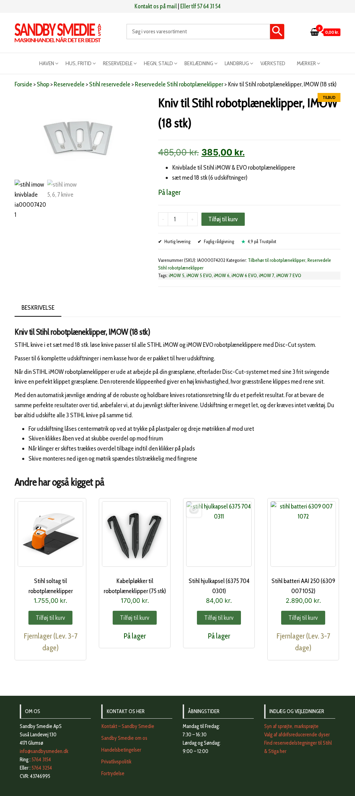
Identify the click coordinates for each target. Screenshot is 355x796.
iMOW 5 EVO (199, 275)
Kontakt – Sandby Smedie (127, 726)
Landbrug (237, 63)
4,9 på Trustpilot (262, 241)
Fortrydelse (112, 773)
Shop (43, 84)
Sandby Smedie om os (124, 738)
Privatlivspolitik (116, 762)
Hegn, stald (158, 63)
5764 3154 (41, 759)
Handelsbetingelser (121, 750)
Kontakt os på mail (156, 6)
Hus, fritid (79, 63)
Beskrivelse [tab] (37, 307)
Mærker (306, 63)
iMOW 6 (222, 275)
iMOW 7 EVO (288, 275)
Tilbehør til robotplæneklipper (276, 260)
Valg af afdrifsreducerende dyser (297, 734)
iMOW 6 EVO (244, 275)
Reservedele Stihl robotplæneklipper (179, 84)
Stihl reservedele (109, 84)
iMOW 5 (176, 275)
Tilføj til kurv (223, 219)
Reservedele (117, 63)
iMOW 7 (266, 275)
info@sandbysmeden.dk (44, 751)
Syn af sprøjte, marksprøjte (291, 726)
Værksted (272, 63)
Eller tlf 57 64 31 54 (200, 6)
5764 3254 (42, 768)
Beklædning (198, 63)
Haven (46, 63)
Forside (23, 84)
